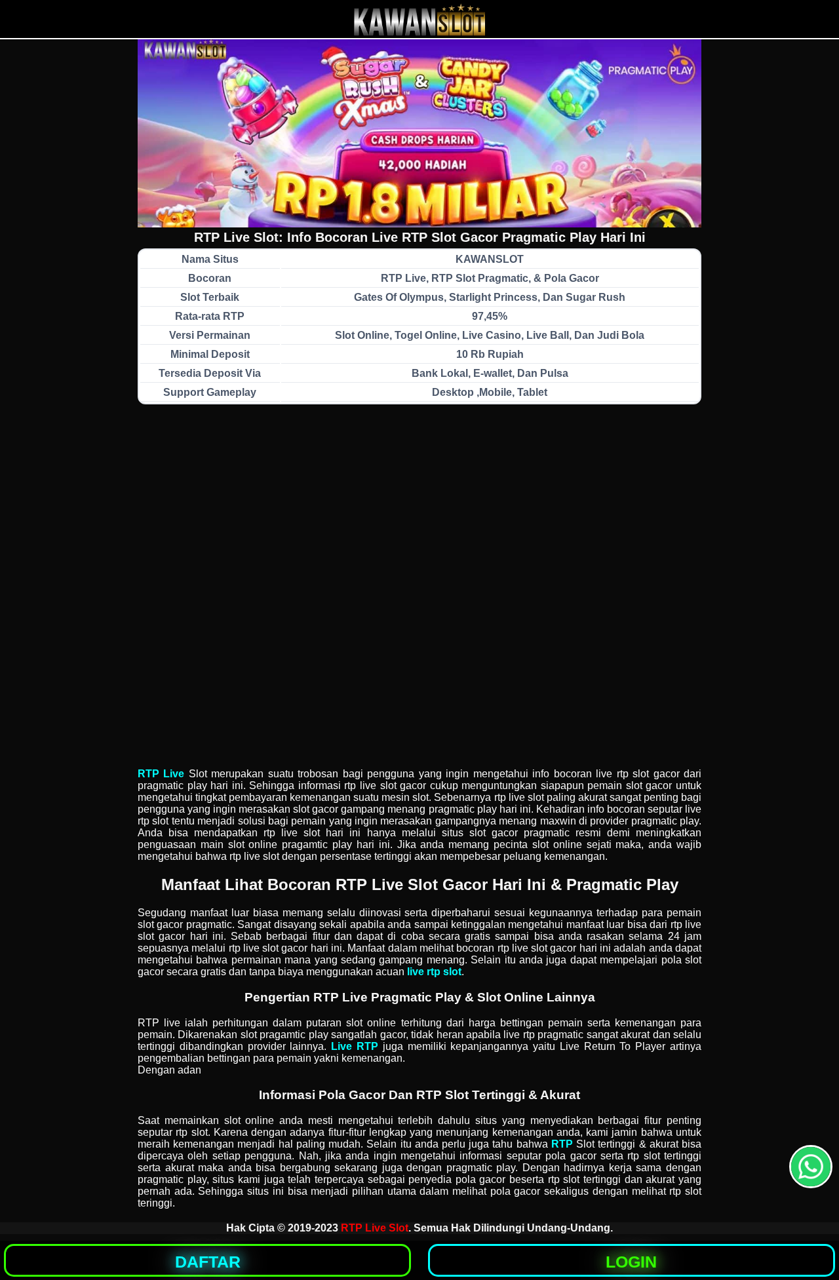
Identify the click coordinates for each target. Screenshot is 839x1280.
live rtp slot (434, 971)
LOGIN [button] (631, 1261)
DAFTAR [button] (208, 1261)
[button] (810, 1166)
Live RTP (354, 1046)
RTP (562, 1144)
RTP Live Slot (374, 1227)
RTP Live (161, 773)
